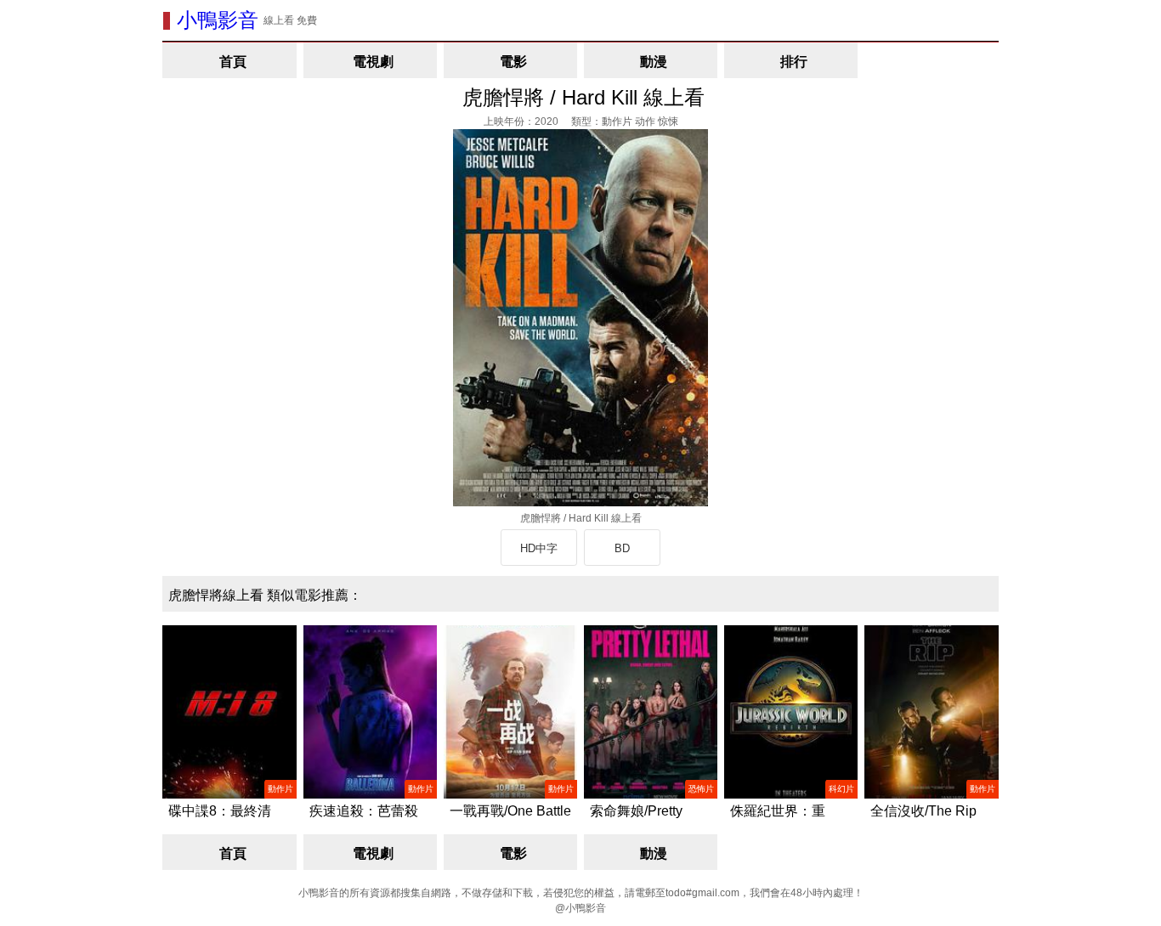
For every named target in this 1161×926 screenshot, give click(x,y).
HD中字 (539, 548)
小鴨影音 (217, 19)
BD (622, 548)
